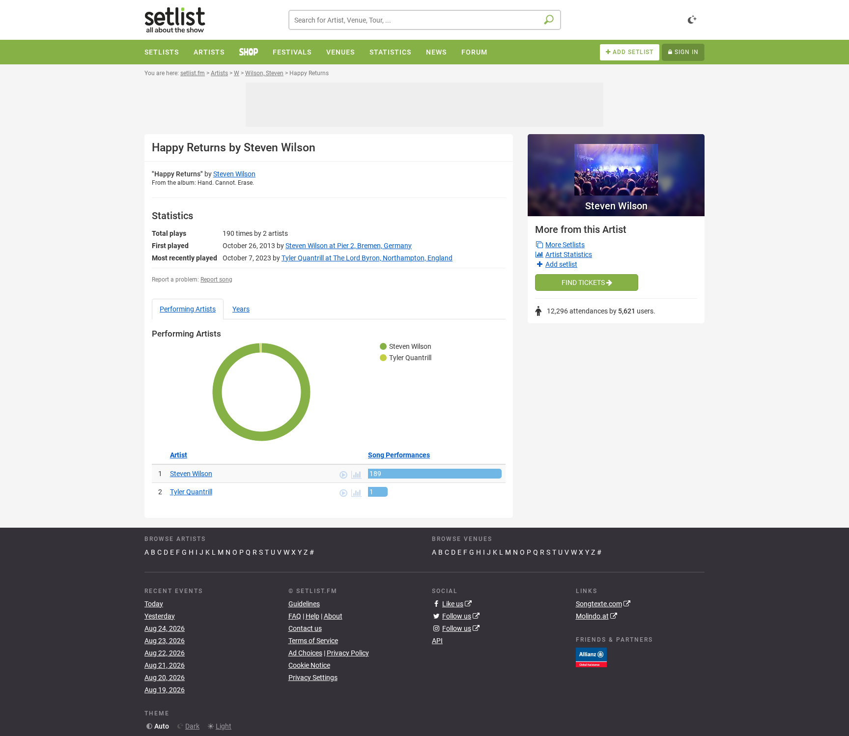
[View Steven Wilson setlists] (616, 165)
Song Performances (399, 455)
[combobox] (424, 20)
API (437, 641)
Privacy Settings (313, 677)
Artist (178, 455)
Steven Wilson (234, 174)
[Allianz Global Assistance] (591, 657)
